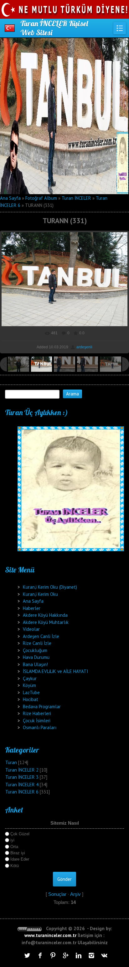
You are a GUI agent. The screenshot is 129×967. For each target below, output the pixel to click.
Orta (14, 846)
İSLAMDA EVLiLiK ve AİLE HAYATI (55, 671)
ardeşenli (84, 347)
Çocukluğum (35, 650)
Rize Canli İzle (37, 643)
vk (104, 955)
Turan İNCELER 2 (22, 770)
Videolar (31, 629)
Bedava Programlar (42, 706)
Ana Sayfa (10, 198)
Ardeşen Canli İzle (41, 636)
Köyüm (29, 685)
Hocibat (30, 699)
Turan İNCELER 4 (22, 785)
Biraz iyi (17, 853)
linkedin (78, 955)
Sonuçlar (57, 894)
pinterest (53, 955)
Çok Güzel (19, 834)
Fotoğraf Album (41, 198)
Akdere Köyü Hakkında (45, 615)
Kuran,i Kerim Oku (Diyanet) (50, 587)
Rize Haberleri (37, 713)
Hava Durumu (36, 657)
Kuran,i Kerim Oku (40, 594)
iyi (12, 840)
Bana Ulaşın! (35, 664)
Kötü (14, 865)
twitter (27, 955)
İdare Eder (19, 859)
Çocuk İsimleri (36, 721)
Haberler (31, 608)
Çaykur (30, 678)
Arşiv (75, 894)
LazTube (31, 692)
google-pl (65, 955)
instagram (91, 955)
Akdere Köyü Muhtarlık (46, 622)
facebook (40, 955)
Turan (11, 762)
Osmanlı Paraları (39, 727)
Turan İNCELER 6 (22, 792)
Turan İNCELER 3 (22, 777)
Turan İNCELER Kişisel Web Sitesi (54, 28)
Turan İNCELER (76, 198)
